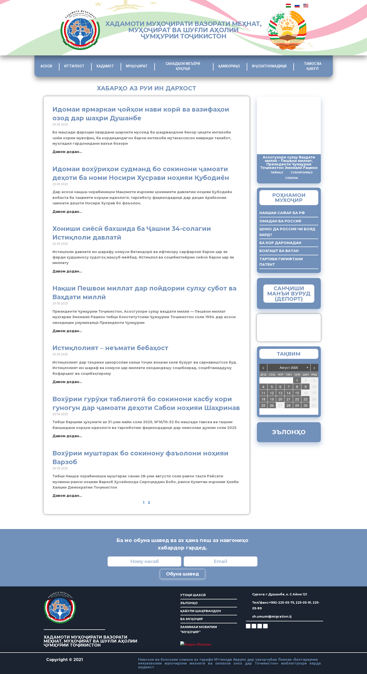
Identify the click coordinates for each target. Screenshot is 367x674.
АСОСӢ (46, 66)
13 (280, 392)
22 (297, 399)
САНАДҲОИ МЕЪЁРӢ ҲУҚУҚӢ (183, 66)
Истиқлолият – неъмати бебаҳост (110, 348)
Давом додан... (67, 151)
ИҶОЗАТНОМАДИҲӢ (269, 66)
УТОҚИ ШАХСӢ (193, 595)
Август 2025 (289, 367)
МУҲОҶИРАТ (137, 66)
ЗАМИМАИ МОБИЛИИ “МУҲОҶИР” (198, 629)
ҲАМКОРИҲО (229, 66)
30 (306, 405)
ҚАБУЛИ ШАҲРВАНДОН (200, 611)
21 (289, 399)
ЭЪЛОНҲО (189, 603)
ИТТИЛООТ (74, 66)
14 (289, 392)
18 (263, 399)
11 (263, 392)
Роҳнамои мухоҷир (289, 197)
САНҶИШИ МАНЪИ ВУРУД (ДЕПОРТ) (289, 293)
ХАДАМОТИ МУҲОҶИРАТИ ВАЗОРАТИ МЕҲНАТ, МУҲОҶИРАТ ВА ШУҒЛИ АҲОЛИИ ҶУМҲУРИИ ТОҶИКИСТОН (183, 30)
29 (297, 405)
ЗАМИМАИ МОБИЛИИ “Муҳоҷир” (298, 326)
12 (272, 392)
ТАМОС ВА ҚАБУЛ (312, 66)
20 (280, 399)
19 (272, 399)
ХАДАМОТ (105, 66)
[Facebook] (254, 626)
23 (306, 399)
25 (263, 405)
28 (289, 405)
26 (272, 405)
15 (297, 392)
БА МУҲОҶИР (191, 619)
